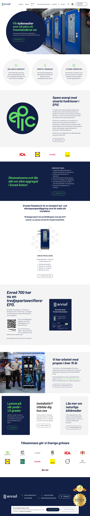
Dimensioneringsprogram (43, 4)
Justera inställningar (68, 509)
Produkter (20, 4)
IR (58, 4)
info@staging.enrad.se (48, 498)
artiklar (64, 379)
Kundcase (54, 4)
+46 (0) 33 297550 (48, 495)
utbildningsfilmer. (76, 379)
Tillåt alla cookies (53, 509)
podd (67, 379)
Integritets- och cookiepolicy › (25, 511)
